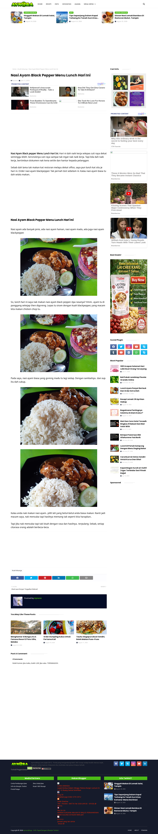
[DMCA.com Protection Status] (34, 769)
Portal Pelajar (15, 789)
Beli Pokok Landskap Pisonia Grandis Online (133, 378)
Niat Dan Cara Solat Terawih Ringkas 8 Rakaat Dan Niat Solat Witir (133, 424)
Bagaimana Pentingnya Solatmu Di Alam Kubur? (131, 411)
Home (14, 69)
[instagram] (128, 346)
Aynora (15, 80)
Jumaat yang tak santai (66, 821)
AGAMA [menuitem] (77, 4)
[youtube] (136, 346)
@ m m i (60, 819)
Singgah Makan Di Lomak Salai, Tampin (39, 16)
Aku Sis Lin (61, 810)
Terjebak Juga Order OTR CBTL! (69, 797)
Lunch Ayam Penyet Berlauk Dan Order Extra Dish (133, 389)
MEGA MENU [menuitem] (89, 4)
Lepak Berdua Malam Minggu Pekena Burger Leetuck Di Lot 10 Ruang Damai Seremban (78, 789)
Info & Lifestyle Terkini (19, 786)
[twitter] (121, 346)
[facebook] (113, 346)
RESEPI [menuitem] (48, 4)
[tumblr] (113, 352)
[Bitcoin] (120, 82)
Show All (61, 824)
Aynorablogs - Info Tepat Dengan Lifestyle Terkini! (41, 830)
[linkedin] (145, 763)
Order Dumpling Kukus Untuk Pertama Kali (57, 638)
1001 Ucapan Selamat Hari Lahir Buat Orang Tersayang (133, 367)
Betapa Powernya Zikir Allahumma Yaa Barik (130, 436)
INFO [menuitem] (57, 4)
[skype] (144, 346)
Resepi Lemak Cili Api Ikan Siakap (132, 400)
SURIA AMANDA (63, 786)
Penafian (144, 830)
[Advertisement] (79, 46)
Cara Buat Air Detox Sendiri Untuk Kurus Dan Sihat (132, 458)
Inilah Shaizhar (62, 801)
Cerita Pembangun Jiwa (19, 783)
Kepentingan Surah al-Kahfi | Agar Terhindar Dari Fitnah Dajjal (133, 470)
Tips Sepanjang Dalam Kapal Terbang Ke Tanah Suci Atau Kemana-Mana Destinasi (83, 16)
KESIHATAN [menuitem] (66, 4)
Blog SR (60, 795)
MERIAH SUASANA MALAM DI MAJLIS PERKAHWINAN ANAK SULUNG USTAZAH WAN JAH (78, 813)
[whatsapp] (136, 352)
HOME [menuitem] (40, 4)
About (137, 830)
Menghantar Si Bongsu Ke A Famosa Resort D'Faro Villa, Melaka (23, 639)
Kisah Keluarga (23, 69)
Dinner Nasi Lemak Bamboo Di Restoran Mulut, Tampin (129, 16)
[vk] (128, 352)
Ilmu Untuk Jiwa (38, 783)
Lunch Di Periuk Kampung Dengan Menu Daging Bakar (133, 447)
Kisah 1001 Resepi (39, 786)
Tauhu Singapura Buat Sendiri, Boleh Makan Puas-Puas (90, 638)
